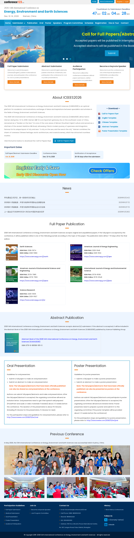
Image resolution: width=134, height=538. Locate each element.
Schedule (89, 23)
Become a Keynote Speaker (41, 510)
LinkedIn (111, 524)
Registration (101, 23)
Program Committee (73, 23)
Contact (125, 23)
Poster (48, 23)
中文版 (94, 2)
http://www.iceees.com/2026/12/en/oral (22, 417)
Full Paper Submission (13, 510)
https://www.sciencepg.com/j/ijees (98, 281)
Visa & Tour (113, 23)
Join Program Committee (40, 513)
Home (8, 23)
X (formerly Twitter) (116, 520)
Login (127, 2)
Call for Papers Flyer (110, 113)
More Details (14, 82)
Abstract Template (110, 126)
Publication (32, 23)
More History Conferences (115, 510)
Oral (41, 23)
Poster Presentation (12, 520)
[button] (63, 59)
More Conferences (106, 2)
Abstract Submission (13, 513)
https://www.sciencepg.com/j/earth (34, 256)
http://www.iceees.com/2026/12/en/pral (102, 420)
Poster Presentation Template (114, 131)
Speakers (57, 23)
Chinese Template (109, 122)
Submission (17, 23)
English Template (109, 118)
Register (120, 2)
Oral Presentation (12, 517)
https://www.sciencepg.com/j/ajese (34, 281)
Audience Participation (13, 524)
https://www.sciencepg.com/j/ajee (98, 256)
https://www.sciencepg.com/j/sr (32, 300)
